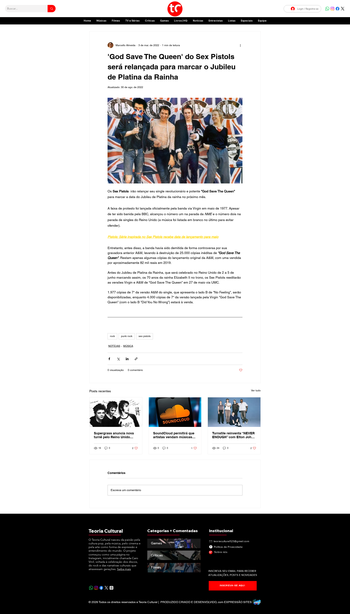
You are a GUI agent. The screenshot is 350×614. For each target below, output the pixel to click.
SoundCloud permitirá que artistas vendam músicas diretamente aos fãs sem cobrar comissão (173, 435)
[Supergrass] (116, 412)
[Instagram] (332, 8)
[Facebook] (337, 8)
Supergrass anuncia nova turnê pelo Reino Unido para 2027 (114, 435)
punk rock (126, 336)
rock (112, 336)
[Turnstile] (234, 412)
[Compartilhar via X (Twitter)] (118, 359)
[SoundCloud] (175, 412)
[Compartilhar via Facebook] (109, 359)
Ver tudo (256, 390)
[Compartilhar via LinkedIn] (127, 359)
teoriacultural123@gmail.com (231, 541)
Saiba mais (124, 569)
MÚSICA (128, 345)
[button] (246, 20)
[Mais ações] (240, 45)
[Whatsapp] (327, 8)
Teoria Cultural (106, 531)
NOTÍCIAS (114, 345)
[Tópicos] (111, 587)
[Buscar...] (52, 8)
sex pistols (145, 336)
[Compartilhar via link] (136, 359)
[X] (342, 8)
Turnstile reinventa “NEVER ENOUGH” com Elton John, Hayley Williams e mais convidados (233, 435)
